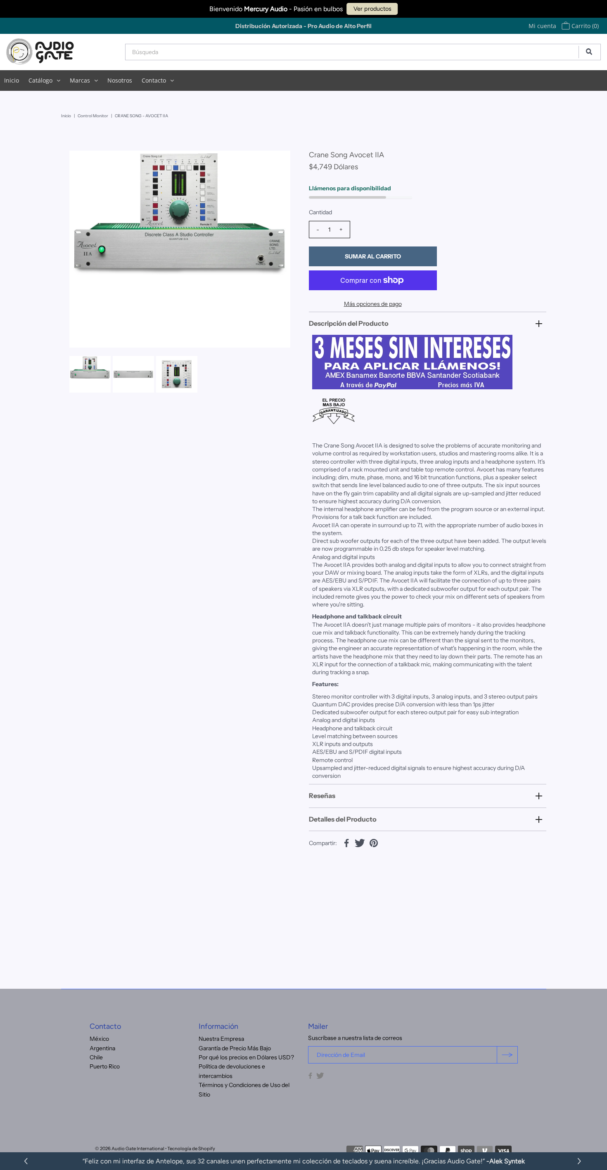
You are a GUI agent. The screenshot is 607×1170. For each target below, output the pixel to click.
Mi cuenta (542, 26)
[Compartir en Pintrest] (374, 842)
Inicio (11, 80)
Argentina (102, 1048)
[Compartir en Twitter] (360, 842)
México (99, 1038)
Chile (96, 1057)
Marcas (80, 80)
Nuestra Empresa (221, 1038)
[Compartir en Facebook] (346, 842)
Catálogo (40, 80)
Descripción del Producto (349, 323)
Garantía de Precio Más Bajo (235, 1048)
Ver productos (372, 8)
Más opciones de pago (373, 304)
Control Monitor (93, 115)
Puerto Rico (105, 1066)
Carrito (584, 26)
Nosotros (119, 80)
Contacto (154, 80)
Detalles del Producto (343, 819)
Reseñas (322, 795)
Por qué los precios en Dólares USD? (246, 1057)
